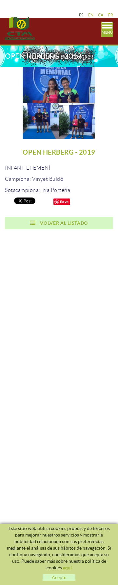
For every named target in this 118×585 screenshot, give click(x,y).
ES (81, 15)
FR (110, 15)
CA (101, 15)
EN (91, 15)
